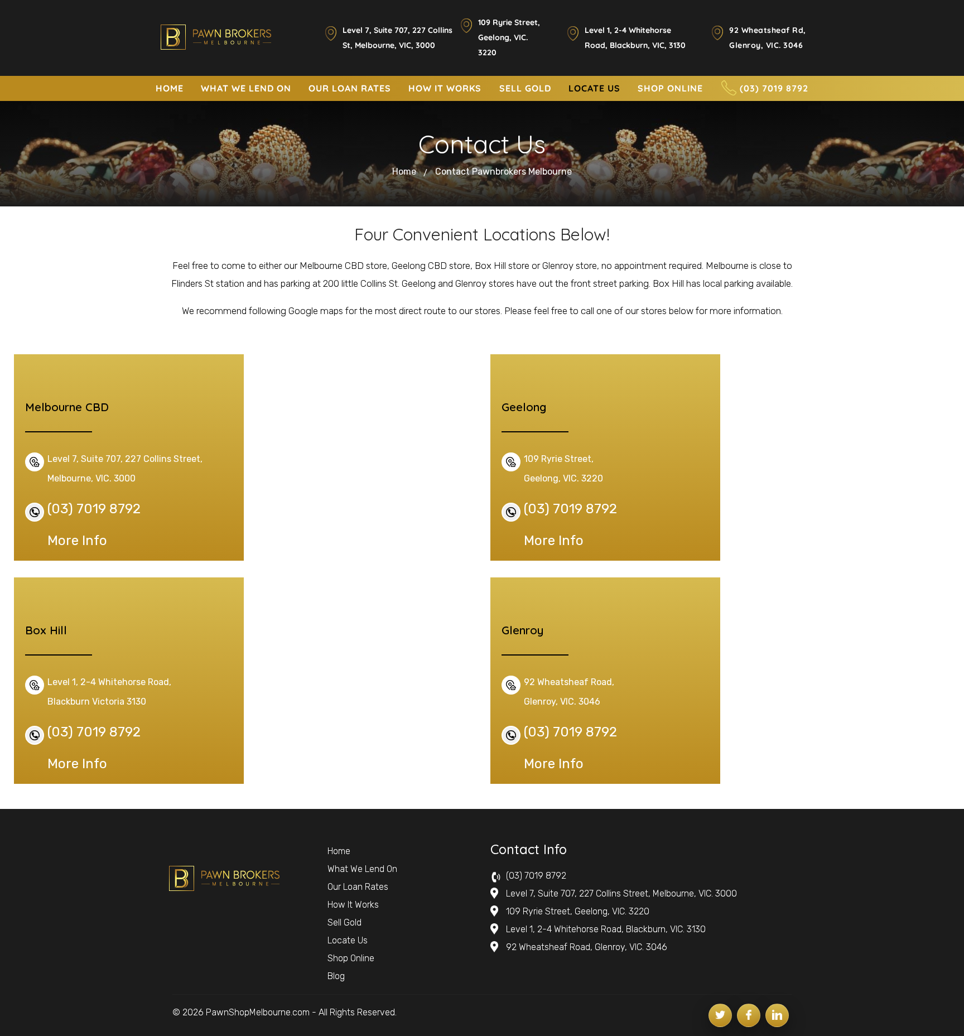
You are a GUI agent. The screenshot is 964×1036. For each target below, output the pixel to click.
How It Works (353, 904)
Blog (336, 976)
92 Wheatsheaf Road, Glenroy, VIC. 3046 (586, 947)
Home (404, 171)
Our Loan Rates (357, 886)
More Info (77, 540)
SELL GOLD (525, 88)
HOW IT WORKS (444, 88)
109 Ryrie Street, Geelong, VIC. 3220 (509, 37)
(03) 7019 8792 (774, 88)
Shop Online (350, 958)
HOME (170, 88)
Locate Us (347, 940)
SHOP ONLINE (670, 88)
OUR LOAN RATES (350, 88)
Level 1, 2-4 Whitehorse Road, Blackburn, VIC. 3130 (606, 929)
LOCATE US (594, 88)
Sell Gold (344, 922)
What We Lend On (362, 869)
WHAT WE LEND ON (246, 88)
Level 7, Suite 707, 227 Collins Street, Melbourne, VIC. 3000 (621, 893)
